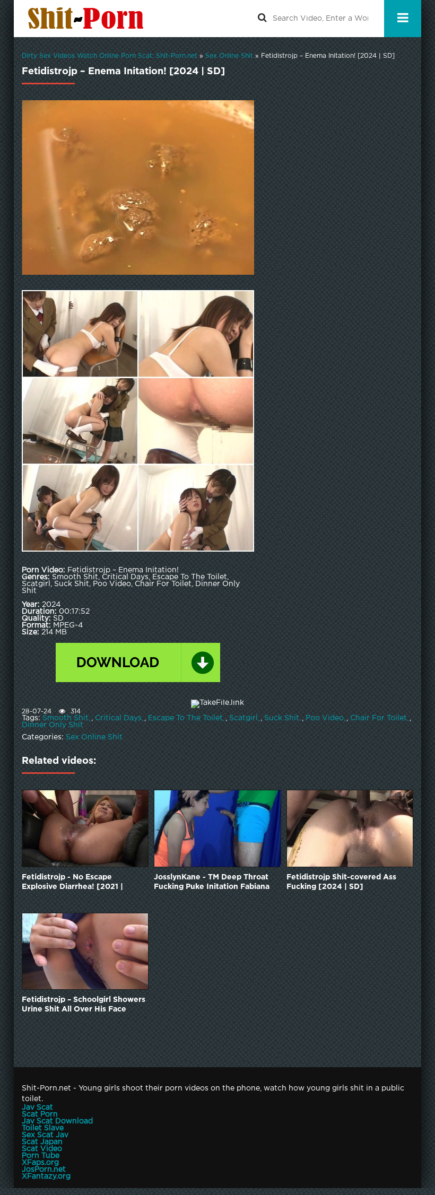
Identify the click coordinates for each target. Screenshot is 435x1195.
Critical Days (118, 718)
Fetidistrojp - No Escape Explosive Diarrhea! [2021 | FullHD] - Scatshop (72, 883)
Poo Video (325, 718)
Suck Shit (281, 718)
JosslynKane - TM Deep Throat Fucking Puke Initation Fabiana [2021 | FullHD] (211, 883)
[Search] (262, 18)
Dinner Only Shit (52, 725)
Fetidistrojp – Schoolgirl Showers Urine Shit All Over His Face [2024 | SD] (83, 1005)
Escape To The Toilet (185, 718)
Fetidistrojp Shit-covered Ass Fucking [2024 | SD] (341, 882)
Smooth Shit (65, 718)
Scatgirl (243, 718)
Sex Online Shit (94, 737)
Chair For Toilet (378, 718)
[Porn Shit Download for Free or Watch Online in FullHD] (88, 18)
